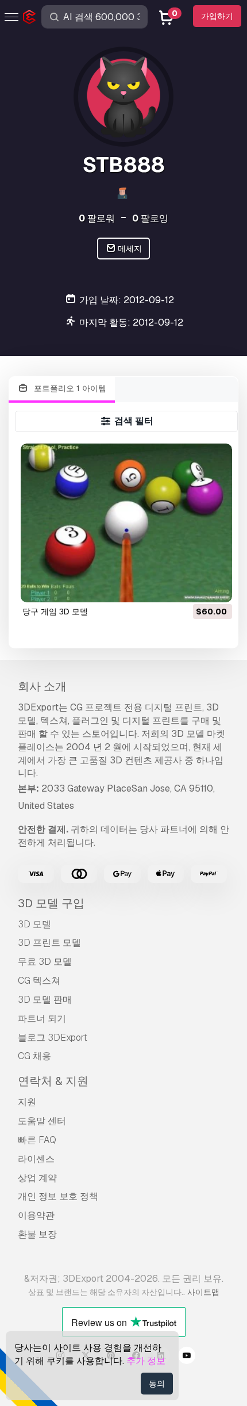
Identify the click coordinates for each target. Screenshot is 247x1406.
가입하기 (217, 16)
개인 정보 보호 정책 (58, 1196)
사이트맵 (203, 1292)
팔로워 (97, 218)
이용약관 (36, 1215)
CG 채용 (34, 1056)
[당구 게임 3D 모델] (126, 523)
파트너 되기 (42, 1019)
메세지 (129, 248)
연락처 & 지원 (53, 1080)
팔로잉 (150, 218)
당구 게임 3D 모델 (55, 611)
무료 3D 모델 (45, 962)
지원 (27, 1102)
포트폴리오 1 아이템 (69, 388)
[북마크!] (215, 586)
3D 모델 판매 (45, 1000)
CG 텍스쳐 (39, 981)
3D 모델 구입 (51, 903)
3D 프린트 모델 (49, 943)
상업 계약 (37, 1178)
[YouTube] (186, 1357)
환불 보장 (37, 1234)
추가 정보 (145, 1361)
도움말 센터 (42, 1121)
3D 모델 (34, 924)
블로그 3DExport (52, 1037)
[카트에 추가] (192, 586)
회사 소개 (42, 686)
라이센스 (36, 1159)
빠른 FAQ (37, 1140)
